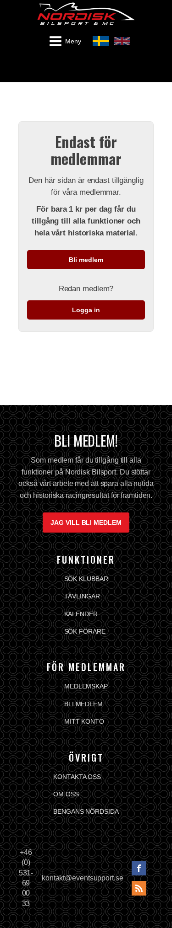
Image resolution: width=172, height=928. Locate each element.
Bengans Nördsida (85, 811)
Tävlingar (82, 596)
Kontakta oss (77, 776)
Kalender (81, 614)
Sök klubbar (86, 578)
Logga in (86, 310)
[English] (122, 41)
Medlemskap (86, 686)
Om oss (65, 794)
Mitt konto (84, 721)
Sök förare (84, 631)
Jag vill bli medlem (85, 522)
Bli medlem (86, 259)
